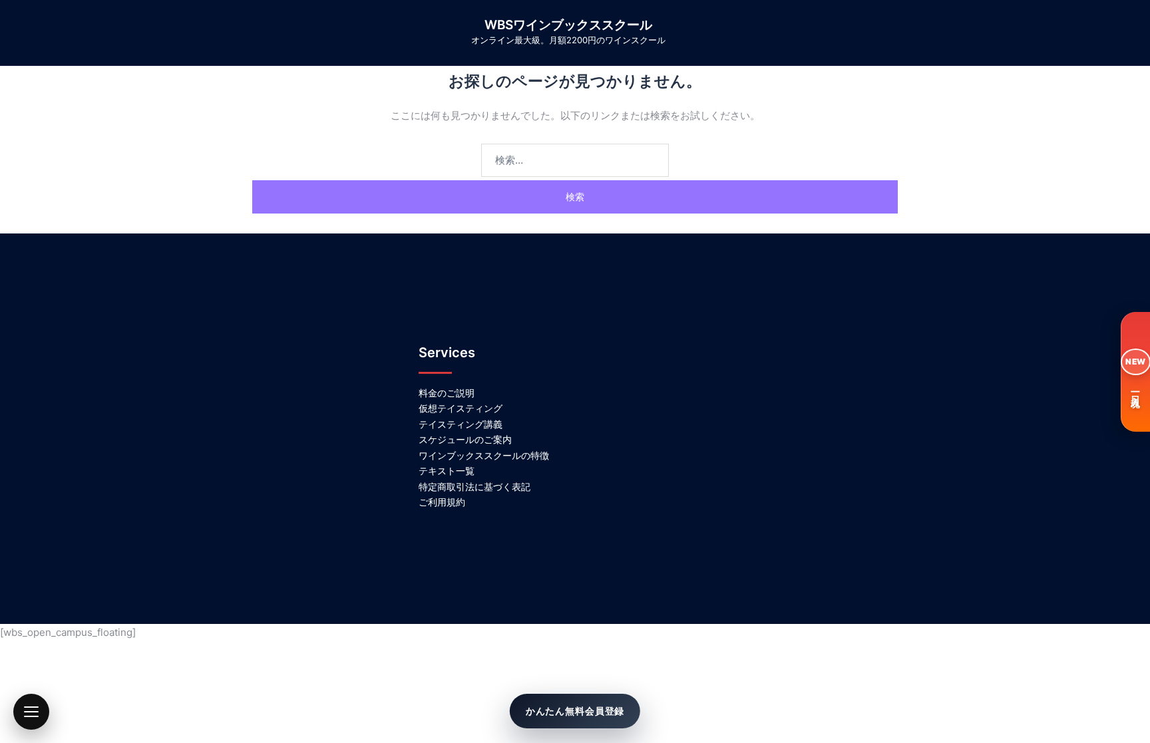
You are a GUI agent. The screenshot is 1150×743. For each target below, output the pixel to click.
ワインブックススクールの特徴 (484, 455)
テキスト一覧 (447, 470)
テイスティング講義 (460, 424)
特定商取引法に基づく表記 (474, 486)
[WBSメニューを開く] (31, 712)
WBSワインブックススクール (568, 25)
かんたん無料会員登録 (575, 710)
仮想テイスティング (460, 408)
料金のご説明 (447, 392)
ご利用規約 (442, 502)
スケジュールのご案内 (465, 439)
